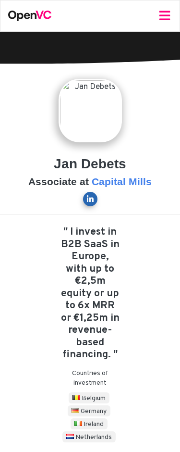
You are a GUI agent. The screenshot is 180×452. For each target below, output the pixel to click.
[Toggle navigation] (165, 16)
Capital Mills (122, 182)
